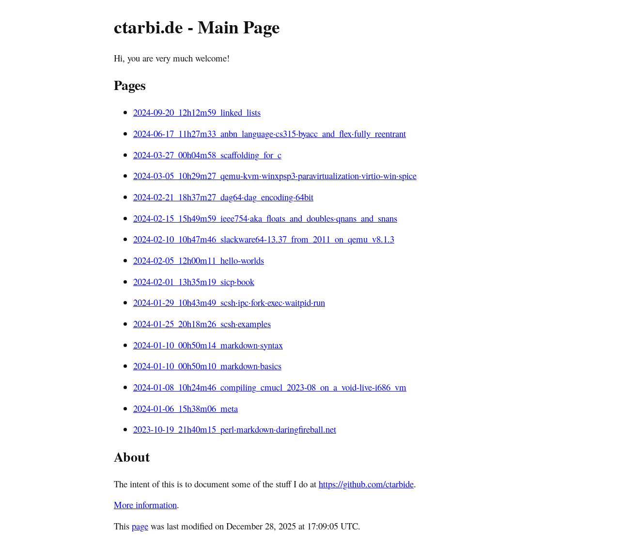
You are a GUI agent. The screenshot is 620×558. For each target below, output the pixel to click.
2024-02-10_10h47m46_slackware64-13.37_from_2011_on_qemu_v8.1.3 (263, 239)
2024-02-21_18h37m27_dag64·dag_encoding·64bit (223, 197)
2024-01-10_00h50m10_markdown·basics (207, 366)
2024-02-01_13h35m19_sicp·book (193, 281)
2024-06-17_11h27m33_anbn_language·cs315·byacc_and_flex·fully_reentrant (269, 133)
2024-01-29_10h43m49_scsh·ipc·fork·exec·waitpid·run (229, 302)
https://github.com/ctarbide (366, 484)
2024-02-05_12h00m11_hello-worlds (198, 260)
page (140, 526)
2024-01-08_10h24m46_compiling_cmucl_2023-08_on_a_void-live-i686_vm (269, 387)
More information (145, 504)
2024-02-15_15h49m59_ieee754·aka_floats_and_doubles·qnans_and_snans (265, 218)
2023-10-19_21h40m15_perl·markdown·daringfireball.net (234, 429)
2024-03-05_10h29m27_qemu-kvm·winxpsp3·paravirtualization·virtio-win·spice (275, 175)
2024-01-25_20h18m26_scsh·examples (202, 323)
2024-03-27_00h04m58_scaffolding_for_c (207, 155)
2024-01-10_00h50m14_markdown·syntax (208, 345)
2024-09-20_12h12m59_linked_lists (197, 112)
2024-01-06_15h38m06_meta (185, 408)
